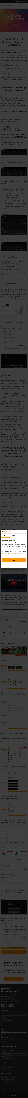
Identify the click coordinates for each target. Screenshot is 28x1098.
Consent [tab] (5, 535)
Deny (14, 565)
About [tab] (23, 535)
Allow (14, 560)
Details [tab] (14, 535)
